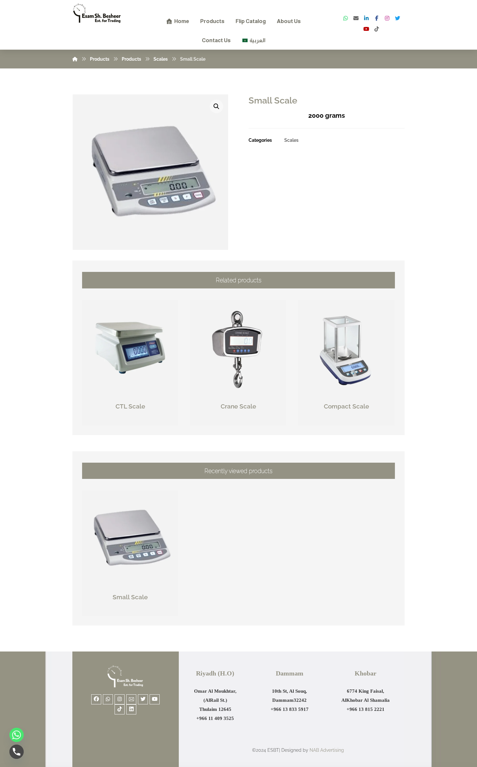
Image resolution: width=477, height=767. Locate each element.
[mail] (356, 18)
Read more (134, 420)
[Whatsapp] (108, 699)
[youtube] (366, 29)
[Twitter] (397, 18)
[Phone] (16, 752)
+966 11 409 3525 (215, 718)
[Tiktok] (120, 709)
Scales (291, 140)
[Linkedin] (131, 709)
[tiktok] (377, 29)
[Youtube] (155, 699)
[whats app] (345, 18)
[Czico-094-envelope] (131, 699)
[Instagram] (387, 18)
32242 (300, 700)
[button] (216, 106)
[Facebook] (377, 18)
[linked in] (366, 18)
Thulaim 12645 (215, 709)
